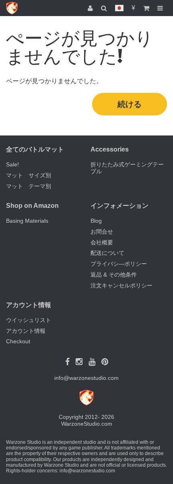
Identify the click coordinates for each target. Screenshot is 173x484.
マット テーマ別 (28, 186)
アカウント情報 (25, 331)
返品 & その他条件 (114, 274)
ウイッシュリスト (28, 320)
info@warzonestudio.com (86, 378)
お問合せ (102, 231)
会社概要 (102, 242)
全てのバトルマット (35, 149)
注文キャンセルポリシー (121, 285)
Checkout (18, 341)
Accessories (110, 149)
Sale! (12, 164)
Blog (96, 220)
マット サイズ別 (28, 175)
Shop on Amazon (32, 205)
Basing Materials (27, 220)
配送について (107, 253)
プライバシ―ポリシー (119, 263)
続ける (129, 104)
